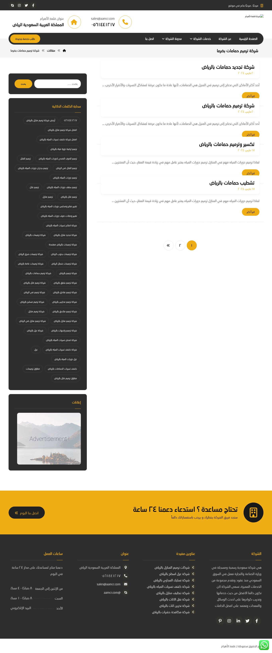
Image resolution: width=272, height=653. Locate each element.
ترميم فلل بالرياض (69, 196)
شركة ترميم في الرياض (34, 292)
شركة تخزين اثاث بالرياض (174, 605)
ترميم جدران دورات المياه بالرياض (33, 168)
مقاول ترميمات (33, 368)
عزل (36, 349)
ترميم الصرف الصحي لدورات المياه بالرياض (58, 158)
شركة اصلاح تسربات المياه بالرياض (61, 225)
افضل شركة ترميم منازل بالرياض (62, 129)
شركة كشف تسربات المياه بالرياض (61, 349)
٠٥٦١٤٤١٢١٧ (70, 120)
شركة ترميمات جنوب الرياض (64, 254)
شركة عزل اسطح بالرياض (174, 574)
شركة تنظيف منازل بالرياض (173, 593)
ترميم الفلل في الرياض (66, 168)
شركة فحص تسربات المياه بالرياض (61, 340)
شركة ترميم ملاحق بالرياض (64, 311)
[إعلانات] (48, 439)
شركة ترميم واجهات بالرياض (64, 330)
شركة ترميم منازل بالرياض (65, 320)
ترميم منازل (48, 196)
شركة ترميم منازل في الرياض (32, 320)
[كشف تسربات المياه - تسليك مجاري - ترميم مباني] (233, 22)
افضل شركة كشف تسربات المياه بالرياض (58, 139)
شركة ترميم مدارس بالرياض (64, 301)
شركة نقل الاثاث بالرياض (174, 599)
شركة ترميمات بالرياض (35, 234)
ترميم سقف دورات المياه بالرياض (62, 187)
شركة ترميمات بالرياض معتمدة (63, 244)
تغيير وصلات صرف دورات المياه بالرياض (59, 215)
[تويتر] (26, 5)
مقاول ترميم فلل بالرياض (65, 378)
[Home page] (64, 50)
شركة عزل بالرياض (35, 330)
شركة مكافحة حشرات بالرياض (171, 612)
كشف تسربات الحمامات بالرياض (62, 368)
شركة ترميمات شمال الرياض (64, 263)
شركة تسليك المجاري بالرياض (172, 580)
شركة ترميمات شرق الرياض (30, 254)
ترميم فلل (34, 187)
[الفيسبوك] (33, 5)
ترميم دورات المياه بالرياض (65, 177)
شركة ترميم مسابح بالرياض (32, 301)
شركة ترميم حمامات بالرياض (38, 273)
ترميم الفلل (25, 158)
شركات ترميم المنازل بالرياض (172, 567)
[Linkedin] (238, 621)
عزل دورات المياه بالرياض (65, 359)
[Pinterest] (220, 621)
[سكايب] (12, 5)
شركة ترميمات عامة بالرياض (30, 263)
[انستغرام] (19, 5)
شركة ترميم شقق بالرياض (65, 282)
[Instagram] (229, 621)
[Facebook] (257, 621)
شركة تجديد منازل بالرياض (65, 234)
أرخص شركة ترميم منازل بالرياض (40, 120)
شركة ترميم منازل (36, 311)
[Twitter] (248, 621)
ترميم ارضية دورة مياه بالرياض (63, 148)
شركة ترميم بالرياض (68, 273)
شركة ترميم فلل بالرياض (34, 282)
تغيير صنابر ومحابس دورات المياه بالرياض (58, 206)
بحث (23, 83)
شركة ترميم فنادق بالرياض (65, 292)
